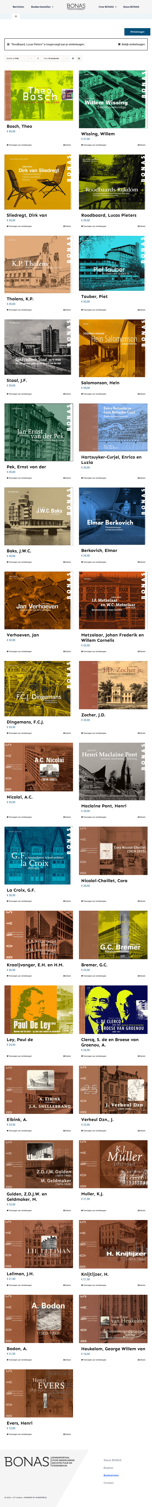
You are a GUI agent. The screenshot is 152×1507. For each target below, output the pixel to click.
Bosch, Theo (19, 126)
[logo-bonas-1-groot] (76, 5)
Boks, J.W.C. (19, 551)
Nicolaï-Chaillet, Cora (104, 880)
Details (68, 145)
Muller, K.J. (92, 1193)
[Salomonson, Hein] (113, 348)
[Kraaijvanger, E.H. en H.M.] (38, 935)
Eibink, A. (17, 1119)
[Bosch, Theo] (38, 95)
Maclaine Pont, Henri (103, 806)
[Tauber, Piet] (113, 263)
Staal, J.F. (17, 380)
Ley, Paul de (20, 1039)
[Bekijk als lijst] (79, 58)
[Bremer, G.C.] (113, 935)
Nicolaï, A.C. (20, 797)
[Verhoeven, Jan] (38, 600)
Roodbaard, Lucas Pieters (108, 215)
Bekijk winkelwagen (133, 44)
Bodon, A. (17, 1348)
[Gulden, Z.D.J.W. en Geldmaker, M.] (38, 1164)
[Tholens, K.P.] (38, 264)
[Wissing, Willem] (113, 99)
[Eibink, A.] (38, 1090)
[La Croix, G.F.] (38, 855)
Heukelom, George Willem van (113, 1348)
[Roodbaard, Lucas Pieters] (113, 182)
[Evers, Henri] (38, 1393)
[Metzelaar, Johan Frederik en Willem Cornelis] (113, 600)
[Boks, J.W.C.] (38, 516)
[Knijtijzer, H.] (113, 1244)
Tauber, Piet (94, 296)
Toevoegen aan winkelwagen (20, 145)
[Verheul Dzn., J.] (113, 1090)
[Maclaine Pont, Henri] (113, 771)
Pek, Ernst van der (26, 466)
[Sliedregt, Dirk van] (38, 182)
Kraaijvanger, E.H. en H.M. (35, 965)
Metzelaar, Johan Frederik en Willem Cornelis (112, 637)
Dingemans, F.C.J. (25, 722)
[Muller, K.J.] (113, 1164)
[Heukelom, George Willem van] (113, 1319)
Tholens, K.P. (20, 298)
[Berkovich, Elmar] (113, 516)
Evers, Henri (20, 1423)
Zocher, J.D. (93, 715)
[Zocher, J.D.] (113, 685)
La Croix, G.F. (21, 890)
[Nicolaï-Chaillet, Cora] (113, 851)
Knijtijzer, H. (95, 1274)
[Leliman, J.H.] (38, 1244)
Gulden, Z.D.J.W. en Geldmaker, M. (27, 1196)
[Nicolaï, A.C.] (38, 767)
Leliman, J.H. (20, 1273)
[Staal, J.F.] (38, 347)
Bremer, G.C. (94, 965)
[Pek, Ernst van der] (38, 432)
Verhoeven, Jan (23, 635)
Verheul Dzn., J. (97, 1119)
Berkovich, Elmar (99, 550)
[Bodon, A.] (38, 1319)
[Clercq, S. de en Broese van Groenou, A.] (113, 1009)
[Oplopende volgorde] (38, 59)
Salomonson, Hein (100, 382)
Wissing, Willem (98, 133)
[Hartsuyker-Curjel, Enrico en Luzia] (113, 427)
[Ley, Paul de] (38, 1009)
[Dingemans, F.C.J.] (38, 688)
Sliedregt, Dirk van (27, 215)
